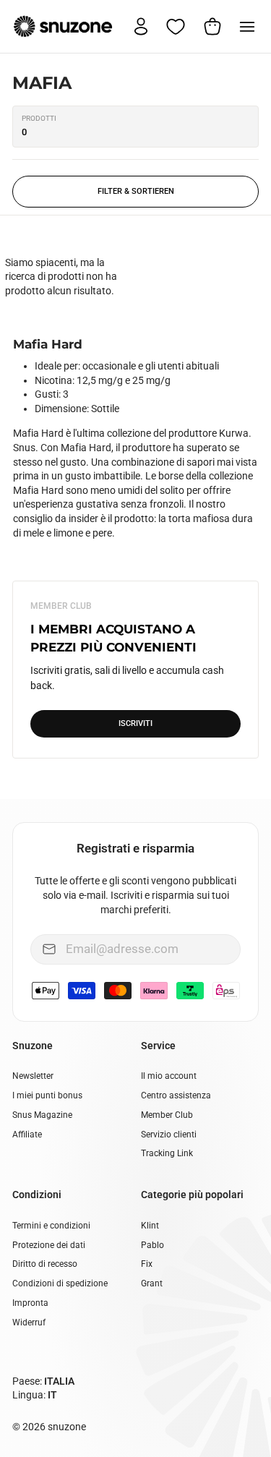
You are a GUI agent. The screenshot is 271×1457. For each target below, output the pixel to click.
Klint (150, 1226)
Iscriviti (135, 723)
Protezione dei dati (48, 1245)
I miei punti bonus (47, 1095)
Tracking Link (167, 1153)
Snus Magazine (42, 1115)
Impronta (30, 1303)
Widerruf (29, 1322)
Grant (152, 1283)
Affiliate (27, 1134)
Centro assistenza (176, 1095)
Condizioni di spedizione (60, 1283)
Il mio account (169, 1076)
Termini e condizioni (51, 1226)
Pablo (152, 1245)
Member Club (167, 1115)
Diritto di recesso (44, 1264)
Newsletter (32, 1076)
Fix (146, 1264)
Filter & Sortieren (136, 191)
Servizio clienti (169, 1134)
